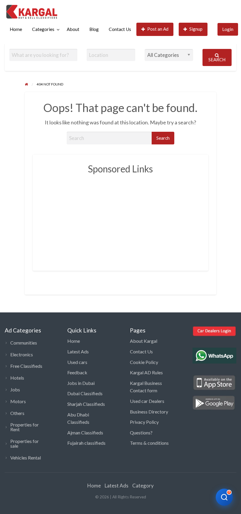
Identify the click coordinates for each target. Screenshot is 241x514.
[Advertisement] (141, 219)
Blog (94, 29)
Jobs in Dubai (81, 383)
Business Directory (149, 411)
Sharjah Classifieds (86, 404)
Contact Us (120, 29)
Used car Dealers (147, 401)
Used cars (77, 362)
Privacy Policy (144, 422)
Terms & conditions (149, 443)
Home (16, 29)
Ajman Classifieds (85, 432)
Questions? (141, 432)
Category (143, 485)
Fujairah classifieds (86, 443)
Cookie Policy (144, 362)
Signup (195, 29)
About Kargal (143, 341)
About (73, 29)
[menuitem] (16, 29)
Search (216, 59)
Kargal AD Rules (146, 372)
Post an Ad (157, 29)
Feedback (77, 372)
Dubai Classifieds (85, 393)
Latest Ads (78, 351)
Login (227, 29)
